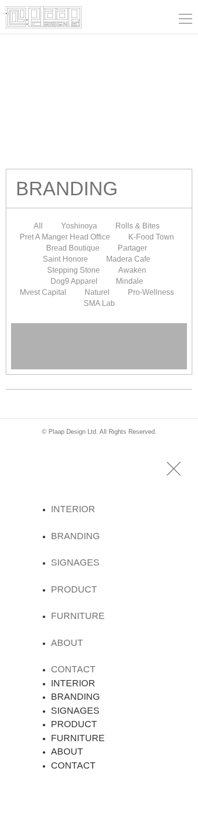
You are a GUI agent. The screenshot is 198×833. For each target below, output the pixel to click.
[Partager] (98, 346)
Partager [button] (132, 248)
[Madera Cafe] (98, 352)
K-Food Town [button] (151, 237)
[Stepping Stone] (98, 355)
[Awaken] (98, 357)
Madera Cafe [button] (128, 259)
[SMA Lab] (98, 368)
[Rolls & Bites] (98, 329)
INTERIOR (73, 509)
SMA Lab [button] (99, 303)
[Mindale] (98, 363)
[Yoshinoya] (98, 323)
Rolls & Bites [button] (137, 226)
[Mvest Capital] (98, 364)
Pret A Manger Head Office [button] (65, 237)
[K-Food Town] (98, 337)
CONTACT (73, 669)
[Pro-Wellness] (98, 367)
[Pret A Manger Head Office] (98, 332)
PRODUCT (74, 589)
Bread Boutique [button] (72, 248)
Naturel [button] (97, 292)
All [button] (38, 226)
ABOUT (67, 643)
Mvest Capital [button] (43, 292)
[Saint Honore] (98, 348)
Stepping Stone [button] (73, 270)
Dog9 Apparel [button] (74, 281)
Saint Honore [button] (65, 259)
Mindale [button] (129, 281)
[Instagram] (44, 804)
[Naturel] (98, 366)
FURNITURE (78, 616)
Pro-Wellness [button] (151, 292)
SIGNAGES (75, 562)
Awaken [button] (132, 270)
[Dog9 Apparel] (98, 360)
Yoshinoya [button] (79, 226)
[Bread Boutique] (98, 343)
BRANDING (75, 536)
